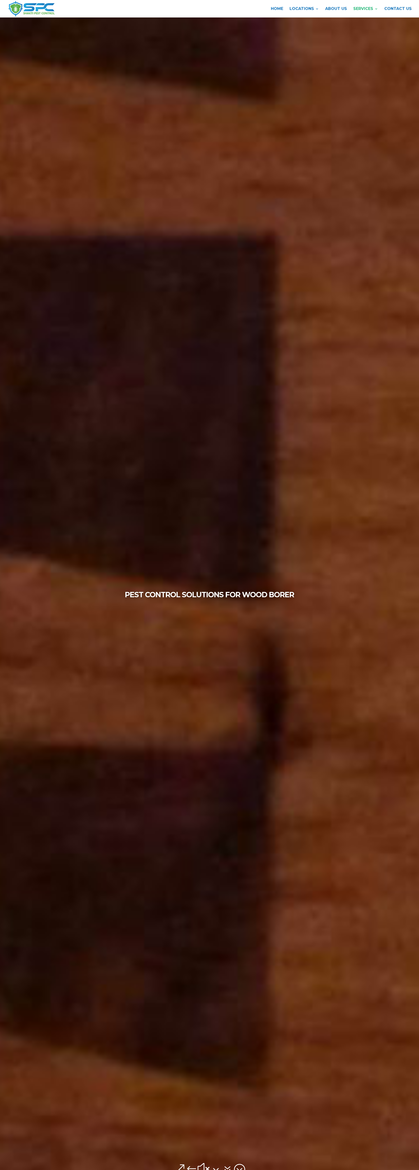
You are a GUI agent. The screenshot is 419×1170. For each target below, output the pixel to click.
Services (363, 9)
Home (277, 9)
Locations (302, 9)
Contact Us (398, 9)
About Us (336, 9)
